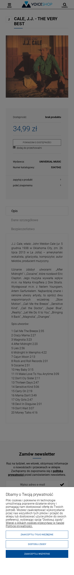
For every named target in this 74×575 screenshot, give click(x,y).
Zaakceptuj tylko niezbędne (37, 534)
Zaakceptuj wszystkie (37, 554)
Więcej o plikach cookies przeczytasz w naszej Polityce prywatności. (35, 524)
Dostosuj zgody (37, 544)
